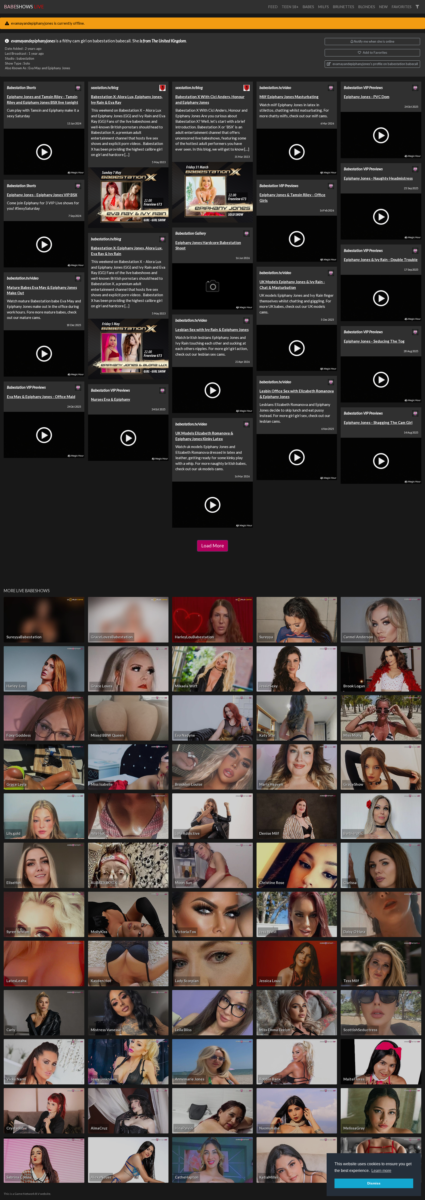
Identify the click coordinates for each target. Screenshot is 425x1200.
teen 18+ (290, 6)
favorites (401, 6)
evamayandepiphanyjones (33, 40)
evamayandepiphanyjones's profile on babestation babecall (375, 64)
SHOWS (24, 6)
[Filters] (417, 7)
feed (273, 6)
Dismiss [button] (373, 1183)
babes (308, 6)
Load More (212, 545)
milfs (323, 6)
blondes (366, 6)
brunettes (343, 6)
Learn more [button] (381, 1170)
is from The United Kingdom (163, 40)
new (383, 6)
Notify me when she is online (373, 41)
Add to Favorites (374, 52)
